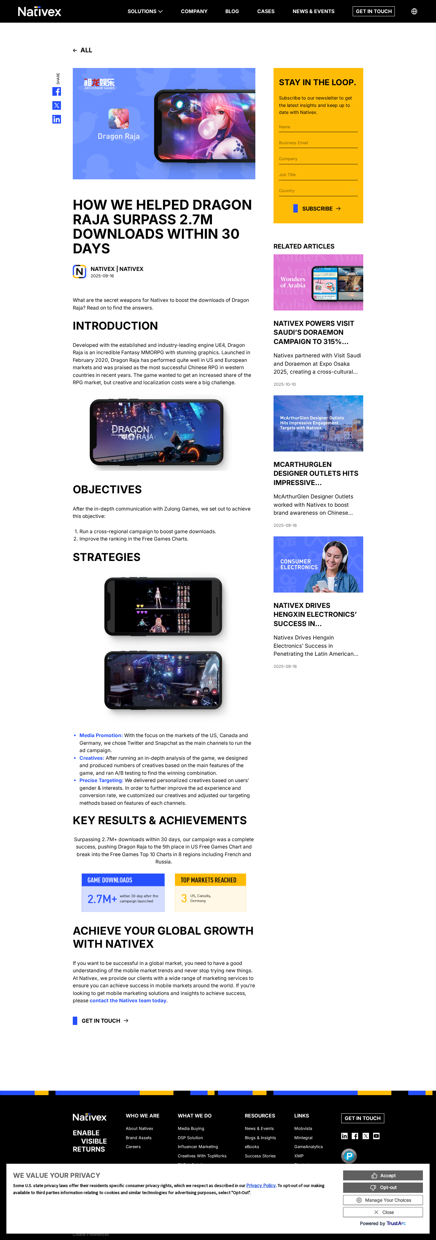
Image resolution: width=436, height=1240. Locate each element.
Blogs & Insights (260, 1137)
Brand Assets (139, 1137)
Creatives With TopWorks (202, 1156)
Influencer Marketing (198, 1146)
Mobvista (303, 1128)
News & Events (259, 1128)
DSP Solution (190, 1137)
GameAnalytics (308, 1146)
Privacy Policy (261, 1185)
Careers (133, 1146)
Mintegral (303, 1137)
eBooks (252, 1146)
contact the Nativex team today (128, 1000)
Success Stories (260, 1156)
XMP (299, 1156)
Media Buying (191, 1128)
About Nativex (139, 1128)
